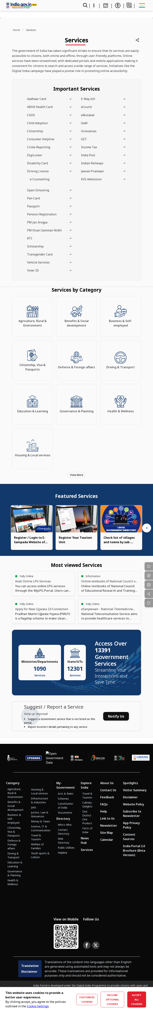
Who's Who (65, 824)
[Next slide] (146, 527)
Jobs (33, 807)
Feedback (107, 797)
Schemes (63, 798)
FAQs (104, 804)
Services (87, 850)
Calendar (106, 840)
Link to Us (107, 818)
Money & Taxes (40, 821)
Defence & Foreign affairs (14, 844)
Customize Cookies (86, 999)
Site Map (106, 833)
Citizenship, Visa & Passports (14, 831)
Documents (65, 812)
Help (103, 811)
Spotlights (130, 783)
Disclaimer (130, 797)
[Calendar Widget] (105, 5)
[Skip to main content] (93, 5)
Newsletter (108, 825)
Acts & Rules (65, 793)
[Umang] (141, 758)
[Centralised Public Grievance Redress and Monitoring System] (33, 758)
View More (76, 475)
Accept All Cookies (136, 999)
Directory (63, 819)
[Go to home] (39, 5)
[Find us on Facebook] (86, 945)
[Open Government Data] (55, 758)
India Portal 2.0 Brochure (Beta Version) (134, 850)
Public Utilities (66, 847)
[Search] (85, 5)
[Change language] (129, 5)
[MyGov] (119, 758)
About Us (107, 783)
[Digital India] (98, 758)
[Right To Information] (12, 758)
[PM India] (76, 758)
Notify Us (116, 716)
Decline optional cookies (112, 999)
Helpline (62, 852)
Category (13, 783)
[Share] (137, 40)
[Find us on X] (95, 945)
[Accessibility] (117, 5)
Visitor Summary (135, 790)
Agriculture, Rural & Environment (15, 793)
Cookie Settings (38, 1006)
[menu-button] (142, 5)
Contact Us (108, 790)
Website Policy (133, 804)
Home (16, 30)
